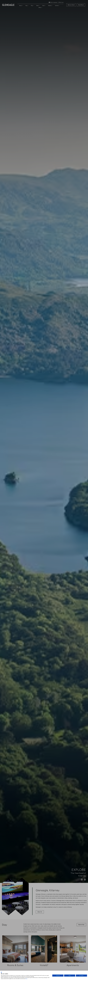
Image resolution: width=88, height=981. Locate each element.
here (26, 978)
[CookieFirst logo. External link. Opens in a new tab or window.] (1, 972)
